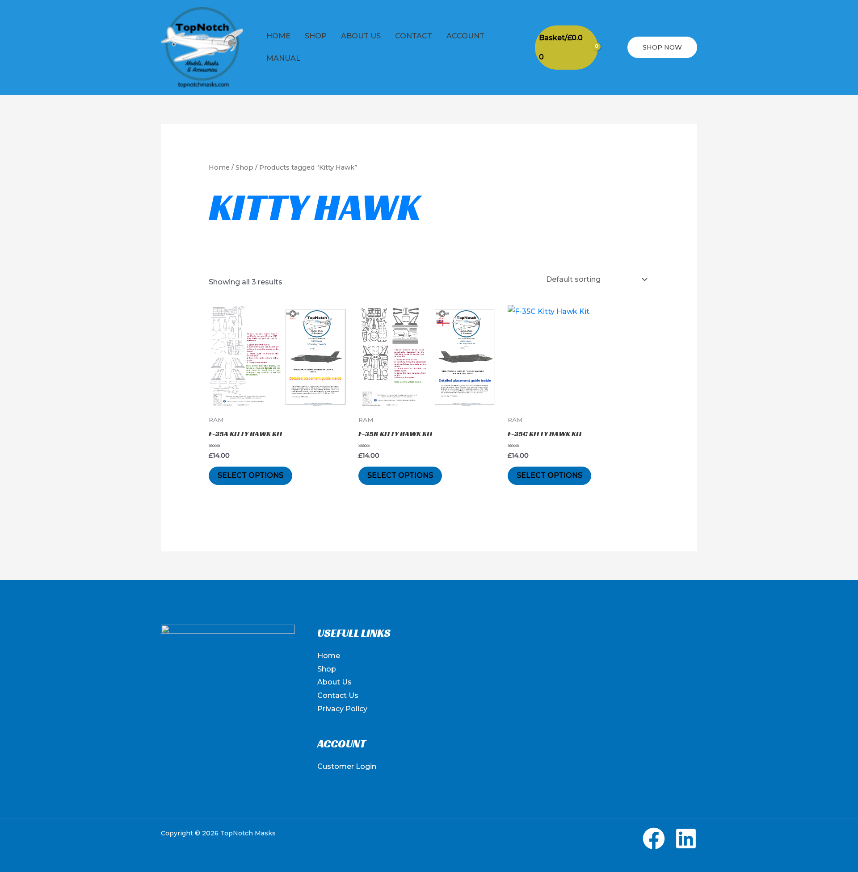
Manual (283, 58)
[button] (612, 47)
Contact (413, 36)
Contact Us (337, 695)
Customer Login (346, 766)
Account (465, 36)
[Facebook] (654, 838)
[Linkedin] (686, 838)
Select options (250, 475)
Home (278, 36)
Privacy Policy (342, 709)
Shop (316, 36)
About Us (361, 36)
